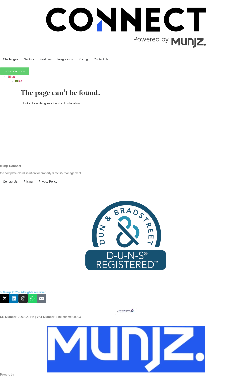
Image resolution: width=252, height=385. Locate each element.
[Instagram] (23, 298)
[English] (11, 76)
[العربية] (19, 81)
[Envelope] (41, 298)
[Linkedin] (13, 298)
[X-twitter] (4, 298)
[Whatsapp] (32, 298)
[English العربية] (129, 79)
